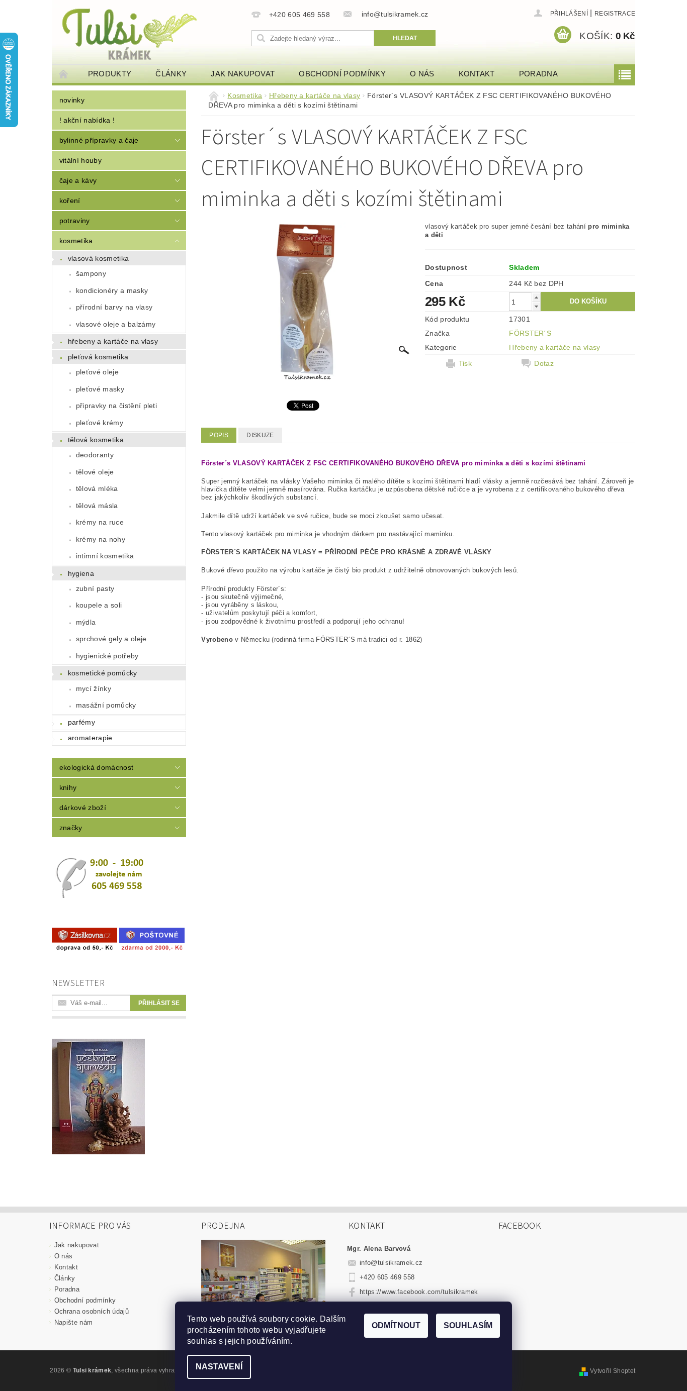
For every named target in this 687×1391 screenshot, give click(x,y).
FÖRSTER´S (530, 333)
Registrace (614, 13)
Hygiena (81, 573)
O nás (422, 73)
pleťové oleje (97, 372)
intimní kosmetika (105, 556)
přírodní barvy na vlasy (114, 307)
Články (171, 73)
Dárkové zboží (82, 808)
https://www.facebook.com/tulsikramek (419, 1292)
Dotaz (544, 363)
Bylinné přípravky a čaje (99, 140)
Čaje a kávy (78, 180)
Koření (69, 200)
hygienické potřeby (107, 656)
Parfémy (81, 722)
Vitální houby (80, 160)
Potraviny (74, 221)
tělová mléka (97, 488)
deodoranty (95, 455)
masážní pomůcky (106, 705)
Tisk (465, 363)
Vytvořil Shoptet (612, 1370)
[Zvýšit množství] (536, 297)
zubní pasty (95, 588)
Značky (70, 828)
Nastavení (219, 1366)
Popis (218, 435)
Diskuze (260, 435)
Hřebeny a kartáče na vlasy (113, 341)
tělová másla (97, 506)
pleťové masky (100, 389)
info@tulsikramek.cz (391, 1262)
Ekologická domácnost (96, 767)
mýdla (86, 622)
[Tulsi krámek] (150, 33)
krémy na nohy (100, 539)
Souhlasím (468, 1325)
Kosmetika (76, 241)
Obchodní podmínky (342, 73)
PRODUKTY (110, 73)
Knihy (68, 787)
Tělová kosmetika (96, 440)
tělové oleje (95, 472)
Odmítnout (396, 1325)
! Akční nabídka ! (87, 120)
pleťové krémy (99, 423)
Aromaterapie (90, 738)
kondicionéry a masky (112, 290)
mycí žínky (93, 688)
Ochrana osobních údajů (91, 1311)
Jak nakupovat (243, 73)
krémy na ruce (100, 522)
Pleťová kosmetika (98, 357)
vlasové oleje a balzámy (115, 324)
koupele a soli (99, 605)
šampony (91, 273)
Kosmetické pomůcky (102, 673)
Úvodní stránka (64, 73)
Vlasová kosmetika (98, 258)
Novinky (71, 100)
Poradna (538, 73)
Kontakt (477, 73)
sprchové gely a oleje (111, 639)
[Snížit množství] (536, 306)
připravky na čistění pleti (116, 406)
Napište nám (73, 1322)
